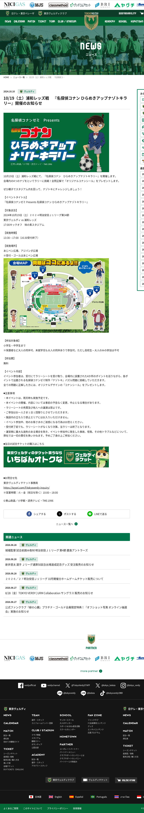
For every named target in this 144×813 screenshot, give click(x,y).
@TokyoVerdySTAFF (80, 685)
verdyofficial (30, 685)
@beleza (91, 692)
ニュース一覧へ (64, 524)
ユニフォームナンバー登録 (42, 723)
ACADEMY (110, 21)
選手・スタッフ (38, 720)
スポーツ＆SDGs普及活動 (70, 726)
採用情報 (77, 808)
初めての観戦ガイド (11, 741)
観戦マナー (36, 741)
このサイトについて (32, 808)
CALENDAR (19, 21)
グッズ (90, 726)
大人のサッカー (66, 723)
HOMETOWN (68, 736)
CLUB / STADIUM (67, 21)
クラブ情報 (36, 735)
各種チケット (9, 766)
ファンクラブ (93, 720)
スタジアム (36, 738)
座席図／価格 (128, 753)
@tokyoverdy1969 (114, 692)
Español (79, 796)
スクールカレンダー (68, 729)
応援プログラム (94, 732)
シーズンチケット (11, 753)
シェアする (40, 514)
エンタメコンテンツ (96, 729)
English (58, 796)
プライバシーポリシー (57, 808)
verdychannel (53, 685)
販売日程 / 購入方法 (11, 759)
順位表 (6, 738)
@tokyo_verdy (133, 685)
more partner (89, 671)
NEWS (8, 21)
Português (102, 796)
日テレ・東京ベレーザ (22, 13)
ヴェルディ (29, 91)
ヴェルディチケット (98, 780)
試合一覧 (7, 735)
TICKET (42, 21)
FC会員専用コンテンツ (97, 723)
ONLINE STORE (128, 780)
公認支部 (35, 747)
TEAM (52, 21)
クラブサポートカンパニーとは (72, 755)
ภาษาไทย (124, 796)
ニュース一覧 (19, 77)
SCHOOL (123, 21)
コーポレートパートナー (69, 749)
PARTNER (66, 744)
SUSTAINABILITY (127, 13)
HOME (6, 77)
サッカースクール (67, 720)
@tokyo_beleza (108, 685)
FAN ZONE (95, 715)
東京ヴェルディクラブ (55, 13)
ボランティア (37, 744)
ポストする (70, 514)
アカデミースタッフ (39, 765)
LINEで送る (100, 514)
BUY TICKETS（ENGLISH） (14, 769)
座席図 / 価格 (9, 756)
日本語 (38, 796)
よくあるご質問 (11, 808)
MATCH (31, 21)
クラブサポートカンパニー (70, 758)
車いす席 (7, 763)
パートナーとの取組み (68, 761)
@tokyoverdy (69, 692)
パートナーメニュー (68, 752)
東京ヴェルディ (17, 708)
